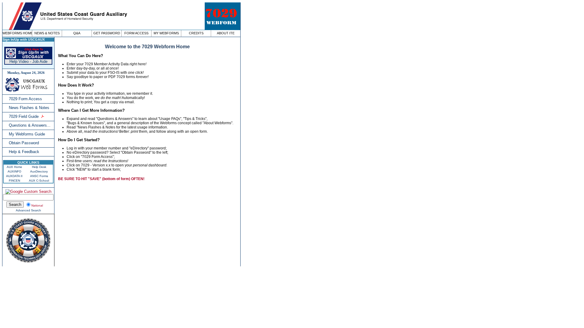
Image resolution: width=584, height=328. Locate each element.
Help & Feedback (24, 151)
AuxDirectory (39, 171)
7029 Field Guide (24, 116)
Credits (196, 33)
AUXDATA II (14, 176)
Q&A (76, 33)
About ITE (226, 33)
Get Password (106, 33)
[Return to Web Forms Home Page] (27, 91)
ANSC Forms (39, 176)
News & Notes (47, 33)
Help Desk (39, 167)
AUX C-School (39, 180)
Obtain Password (24, 143)
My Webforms (166, 33)
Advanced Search (28, 210)
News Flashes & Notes (29, 107)
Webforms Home (17, 33)
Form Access (136, 33)
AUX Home (14, 167)
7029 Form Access (25, 99)
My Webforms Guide (27, 134)
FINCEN (14, 180)
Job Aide (39, 61)
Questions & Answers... (29, 125)
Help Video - (20, 61)
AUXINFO (14, 171)
